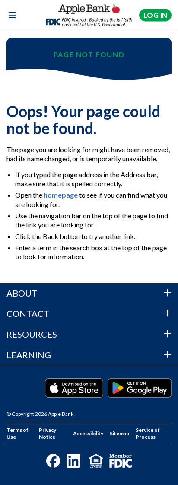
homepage (61, 195)
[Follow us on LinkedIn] (73, 461)
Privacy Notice (47, 433)
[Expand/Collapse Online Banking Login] (155, 15)
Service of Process (148, 433)
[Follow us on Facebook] (53, 461)
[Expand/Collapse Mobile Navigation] (11, 15)
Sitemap (119, 433)
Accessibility (88, 433)
